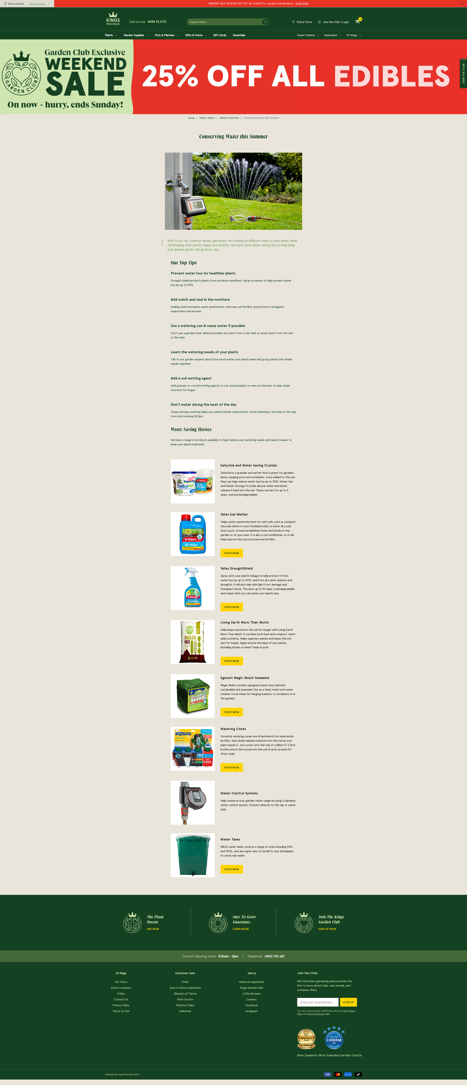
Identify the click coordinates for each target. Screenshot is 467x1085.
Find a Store (304, 22)
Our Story (121, 982)
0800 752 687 (275, 956)
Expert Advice (306, 35)
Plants (109, 35)
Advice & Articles (229, 117)
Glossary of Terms (185, 993)
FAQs (185, 982)
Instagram (251, 1011)
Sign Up (348, 1002)
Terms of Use (121, 1011)
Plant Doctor (185, 999)
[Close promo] (463, 3)
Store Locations (121, 987)
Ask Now (153, 929)
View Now (285, 3)
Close (463, 59)
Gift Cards (219, 35)
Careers (251, 999)
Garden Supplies (134, 35)
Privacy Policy (121, 1005)
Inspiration (331, 35)
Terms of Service (316, 1013)
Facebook (252, 1005)
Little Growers (251, 993)
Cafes (121, 993)
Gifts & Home (194, 35)
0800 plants (157, 22)
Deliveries (185, 1011)
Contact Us (121, 999)
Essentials (239, 35)
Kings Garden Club (251, 987)
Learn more (241, 929)
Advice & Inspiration (251, 982)
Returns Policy (185, 1005)
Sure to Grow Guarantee (185, 987)
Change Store (37, 3)
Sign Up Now (327, 929)
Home (191, 118)
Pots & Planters (165, 35)
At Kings (352, 35)
